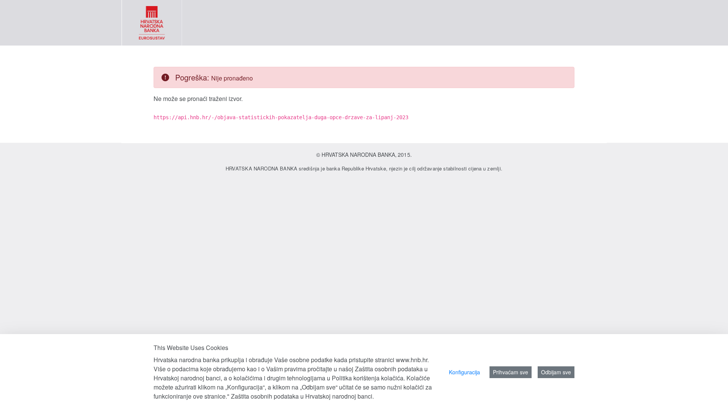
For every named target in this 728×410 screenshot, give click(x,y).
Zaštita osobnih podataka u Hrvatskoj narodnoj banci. (302, 396)
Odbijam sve (556, 372)
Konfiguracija (464, 372)
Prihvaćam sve (510, 372)
